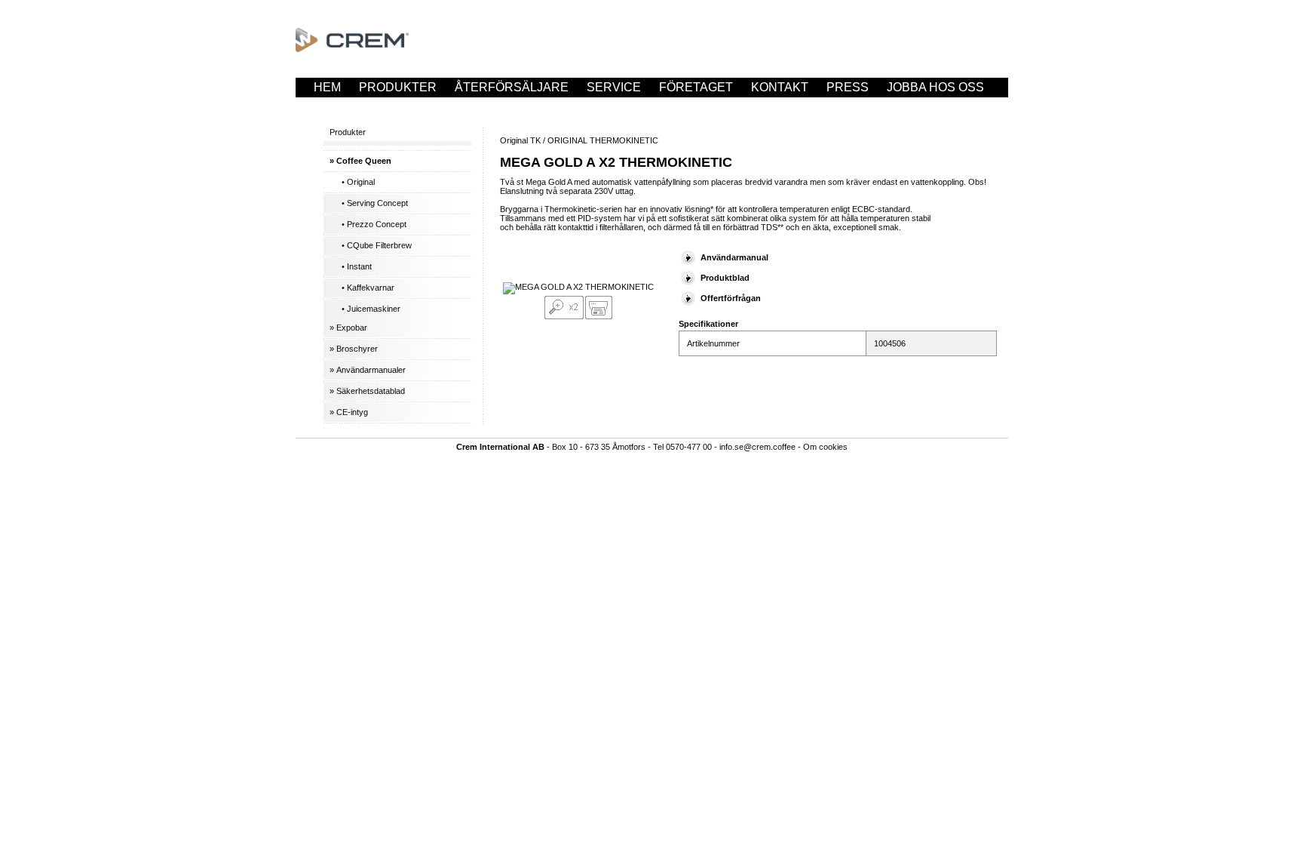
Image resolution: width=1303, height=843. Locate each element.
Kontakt (779, 87)
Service (614, 87)
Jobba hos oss (935, 87)
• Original (358, 181)
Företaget (696, 87)
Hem (327, 87)
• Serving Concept (375, 203)
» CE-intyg (349, 412)
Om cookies (825, 446)
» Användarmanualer (368, 369)
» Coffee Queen (360, 160)
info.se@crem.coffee (757, 446)
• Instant (357, 266)
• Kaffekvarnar (368, 287)
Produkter (398, 87)
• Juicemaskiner (371, 308)
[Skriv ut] (598, 316)
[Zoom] (564, 316)
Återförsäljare (512, 87)
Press (847, 87)
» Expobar (348, 327)
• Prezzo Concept (374, 224)
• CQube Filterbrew (377, 245)
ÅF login (341, 106)
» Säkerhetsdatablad (367, 390)
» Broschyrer (354, 348)
